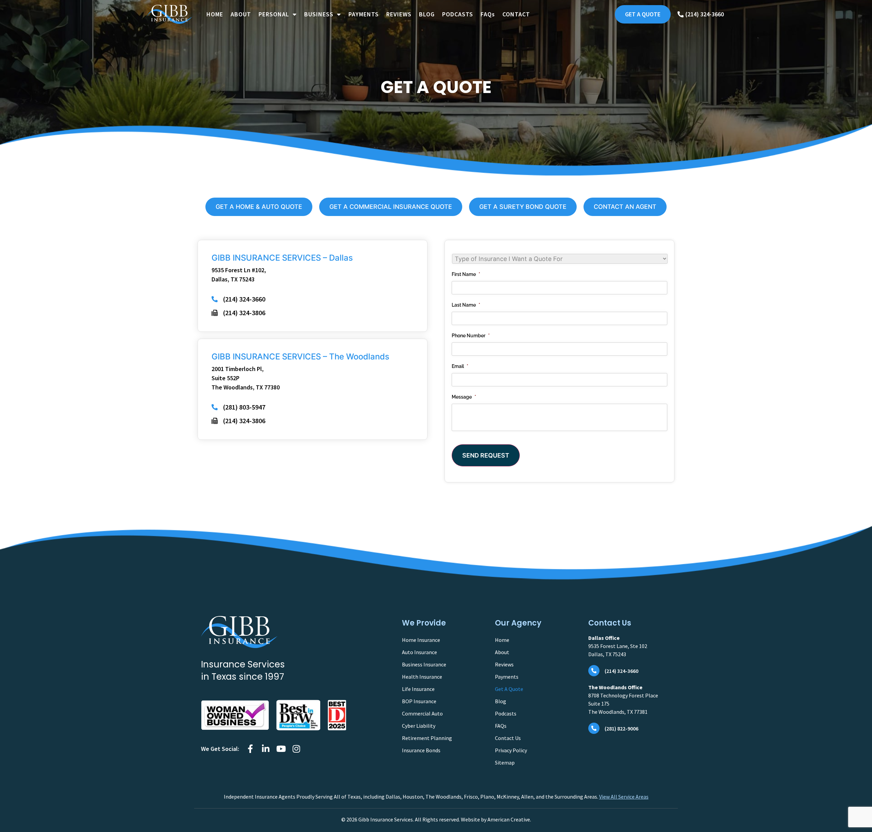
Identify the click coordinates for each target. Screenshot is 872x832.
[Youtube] (281, 748)
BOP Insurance (419, 701)
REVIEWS (398, 14)
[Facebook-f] (250, 748)
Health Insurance (422, 676)
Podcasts (505, 713)
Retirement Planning (427, 738)
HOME (214, 14)
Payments (506, 676)
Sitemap (505, 762)
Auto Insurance (419, 652)
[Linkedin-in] (265, 748)
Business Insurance (424, 664)
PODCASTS (457, 14)
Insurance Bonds (421, 750)
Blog (500, 701)
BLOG (427, 14)
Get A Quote (509, 688)
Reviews (504, 664)
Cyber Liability (418, 725)
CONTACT (516, 14)
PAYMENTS (363, 14)
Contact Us (508, 738)
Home (502, 639)
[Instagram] (296, 748)
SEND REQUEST (485, 455)
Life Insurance (418, 688)
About (502, 652)
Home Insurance (421, 639)
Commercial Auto (422, 713)
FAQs (488, 14)
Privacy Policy (511, 750)
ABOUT (241, 14)
